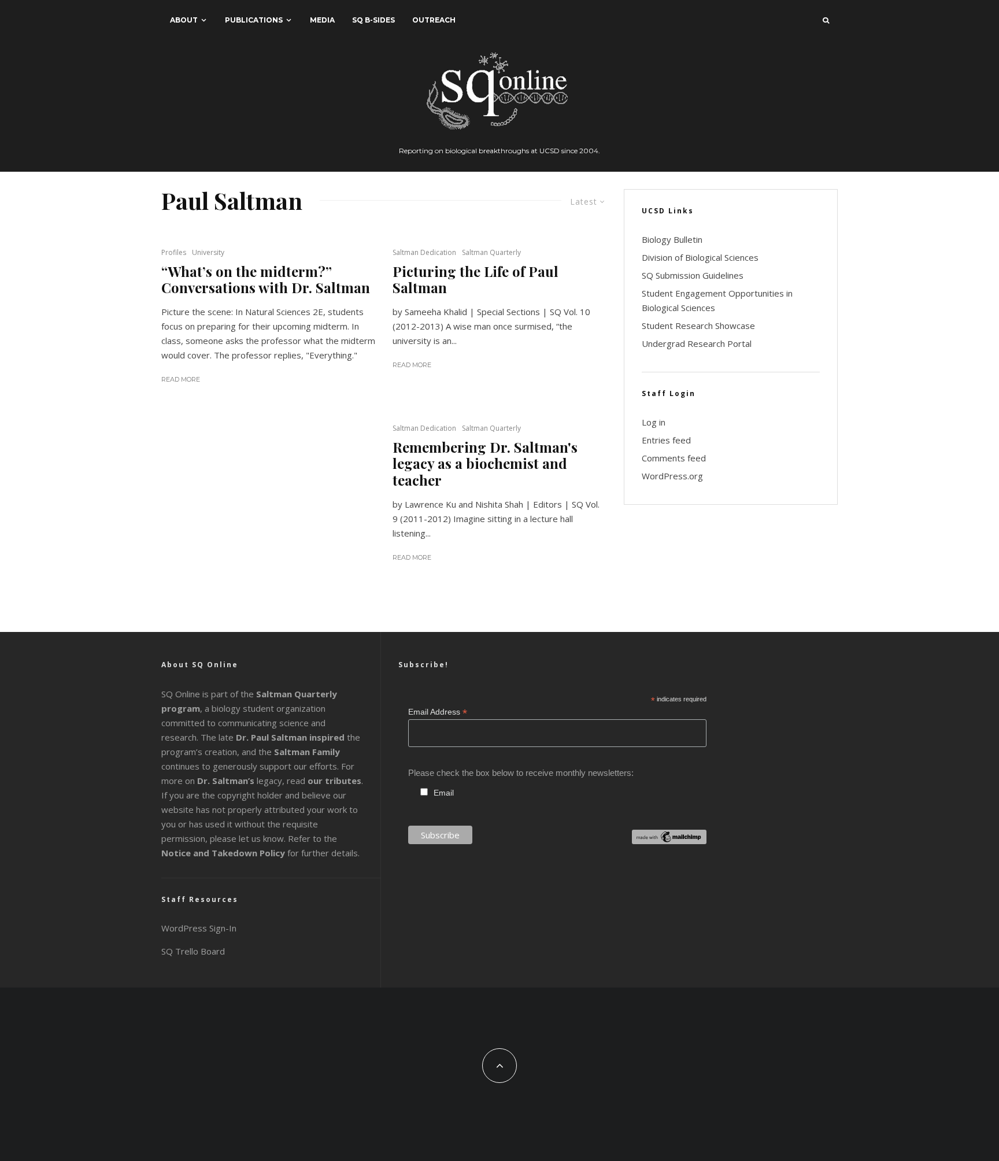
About (184, 20)
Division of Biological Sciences (700, 257)
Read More (180, 379)
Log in (653, 422)
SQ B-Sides (373, 20)
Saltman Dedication (424, 252)
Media (322, 20)
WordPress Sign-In (198, 928)
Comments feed (674, 458)
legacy (239, 780)
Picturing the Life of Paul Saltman (475, 280)
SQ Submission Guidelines (692, 275)
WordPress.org (672, 476)
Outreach (434, 20)
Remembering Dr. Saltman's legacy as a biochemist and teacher (485, 464)
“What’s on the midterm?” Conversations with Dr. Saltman (265, 280)
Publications (254, 20)
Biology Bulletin (672, 239)
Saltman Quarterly (491, 252)
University (208, 252)
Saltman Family (307, 751)
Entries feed (666, 440)
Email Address (437, 712)
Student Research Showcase (698, 325)
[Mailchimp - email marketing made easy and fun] (669, 841)
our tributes (334, 780)
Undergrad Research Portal (697, 343)
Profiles (173, 252)
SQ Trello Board (193, 951)
